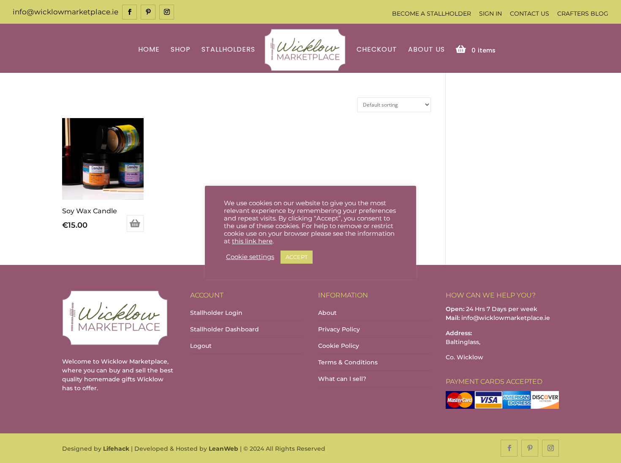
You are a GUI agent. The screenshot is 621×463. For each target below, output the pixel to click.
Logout (201, 346)
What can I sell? (342, 379)
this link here (252, 241)
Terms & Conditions (348, 362)
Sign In (490, 13)
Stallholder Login (216, 313)
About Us (426, 50)
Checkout (377, 50)
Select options (135, 223)
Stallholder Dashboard (224, 329)
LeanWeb (223, 448)
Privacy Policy (339, 329)
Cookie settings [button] (250, 257)
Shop (181, 50)
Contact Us (529, 13)
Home (149, 50)
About (327, 313)
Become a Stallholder (431, 13)
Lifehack (116, 448)
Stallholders (228, 50)
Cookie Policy (338, 346)
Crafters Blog (582, 13)
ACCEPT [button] (297, 257)
